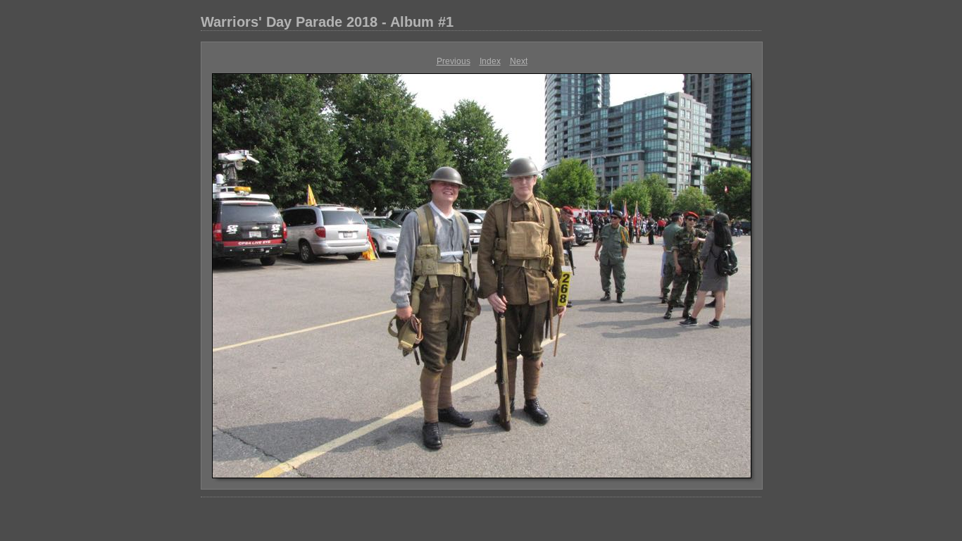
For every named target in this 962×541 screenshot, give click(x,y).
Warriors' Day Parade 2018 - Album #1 (327, 22)
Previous (453, 61)
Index (490, 61)
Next (518, 61)
